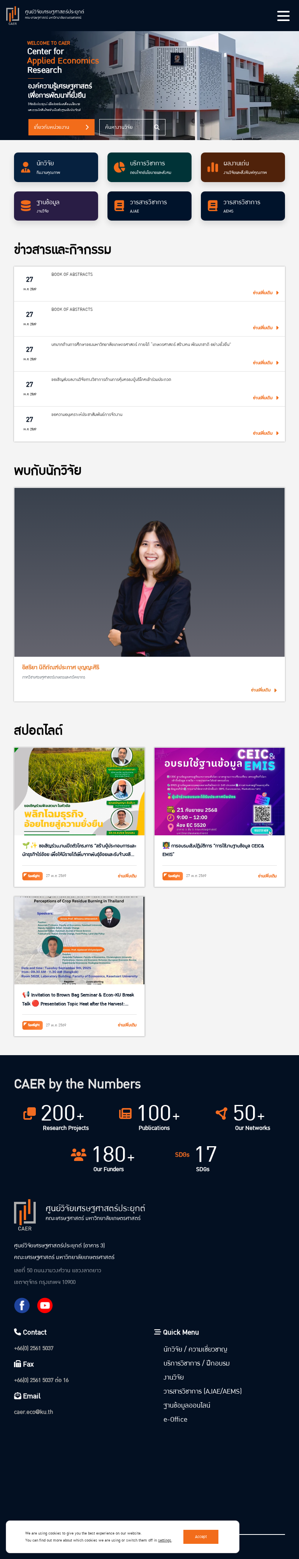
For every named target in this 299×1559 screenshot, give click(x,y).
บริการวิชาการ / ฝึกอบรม (197, 1363)
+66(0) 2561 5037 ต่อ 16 (41, 1380)
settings (164, 1540)
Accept (201, 1536)
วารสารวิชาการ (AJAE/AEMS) (203, 1391)
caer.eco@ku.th (33, 1412)
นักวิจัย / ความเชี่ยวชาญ (195, 1349)
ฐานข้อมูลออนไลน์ (187, 1405)
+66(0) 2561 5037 (33, 1348)
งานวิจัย (174, 1377)
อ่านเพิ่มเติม (261, 690)
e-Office (175, 1419)
